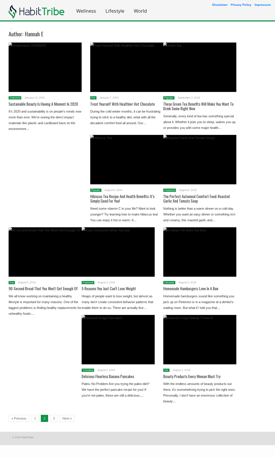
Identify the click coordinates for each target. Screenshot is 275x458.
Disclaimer (220, 4)
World (140, 10)
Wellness (86, 10)
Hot (93, 97)
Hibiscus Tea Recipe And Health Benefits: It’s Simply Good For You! (122, 199)
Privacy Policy (241, 4)
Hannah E (34, 34)
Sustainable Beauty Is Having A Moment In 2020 (43, 104)
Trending (88, 370)
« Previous (18, 418)
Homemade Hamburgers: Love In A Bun (190, 288)
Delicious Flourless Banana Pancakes (108, 376)
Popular (168, 97)
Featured (15, 97)
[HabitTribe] (36, 17)
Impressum (263, 4)
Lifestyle (114, 10)
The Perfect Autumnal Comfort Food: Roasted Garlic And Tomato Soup (196, 199)
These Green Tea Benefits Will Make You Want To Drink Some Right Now (198, 106)
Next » (67, 418)
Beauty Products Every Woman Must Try (191, 376)
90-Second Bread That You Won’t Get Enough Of (43, 288)
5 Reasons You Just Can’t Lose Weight (109, 288)
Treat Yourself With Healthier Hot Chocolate (122, 104)
